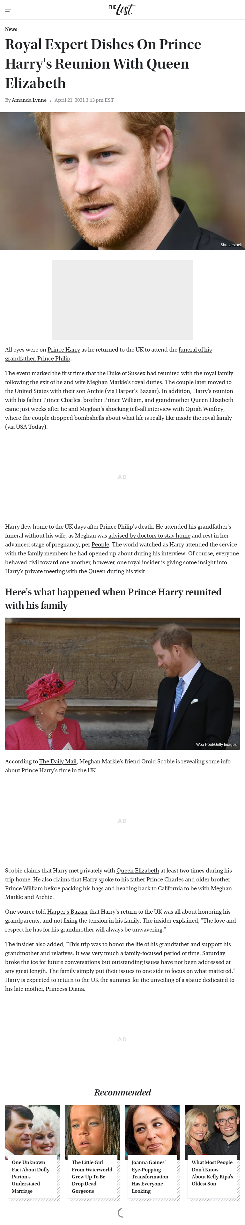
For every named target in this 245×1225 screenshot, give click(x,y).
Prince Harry (64, 349)
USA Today (30, 427)
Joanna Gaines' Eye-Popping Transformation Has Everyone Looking (150, 1176)
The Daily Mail (58, 761)
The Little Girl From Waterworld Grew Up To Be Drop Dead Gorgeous (92, 1176)
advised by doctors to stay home (149, 535)
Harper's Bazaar (136, 391)
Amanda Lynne (29, 100)
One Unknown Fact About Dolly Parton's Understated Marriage (30, 1176)
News (11, 29)
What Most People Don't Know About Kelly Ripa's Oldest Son (212, 1173)
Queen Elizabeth (137, 870)
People (100, 544)
